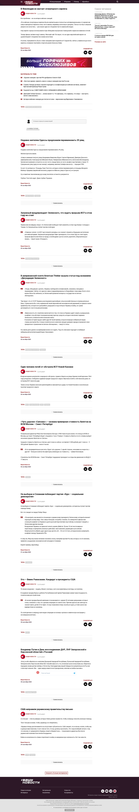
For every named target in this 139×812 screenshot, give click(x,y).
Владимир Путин (31, 692)
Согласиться (69, 810)
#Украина (67, 1)
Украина (37, 196)
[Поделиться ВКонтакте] (85, 52)
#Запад (76, 1)
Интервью (24, 793)
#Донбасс (85, 1)
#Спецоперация (55, 1)
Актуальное (46, 790)
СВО (42, 404)
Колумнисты (68, 793)
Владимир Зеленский (32, 258)
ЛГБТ (27, 632)
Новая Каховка (34, 404)
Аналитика (46, 793)
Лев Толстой (29, 196)
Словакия (29, 562)
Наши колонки (26, 790)
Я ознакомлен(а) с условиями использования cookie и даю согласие (70, 807)
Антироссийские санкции (33, 107)
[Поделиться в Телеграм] (90, 52)
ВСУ (27, 404)
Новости (67, 790)
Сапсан (28, 477)
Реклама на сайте (100, 42)
